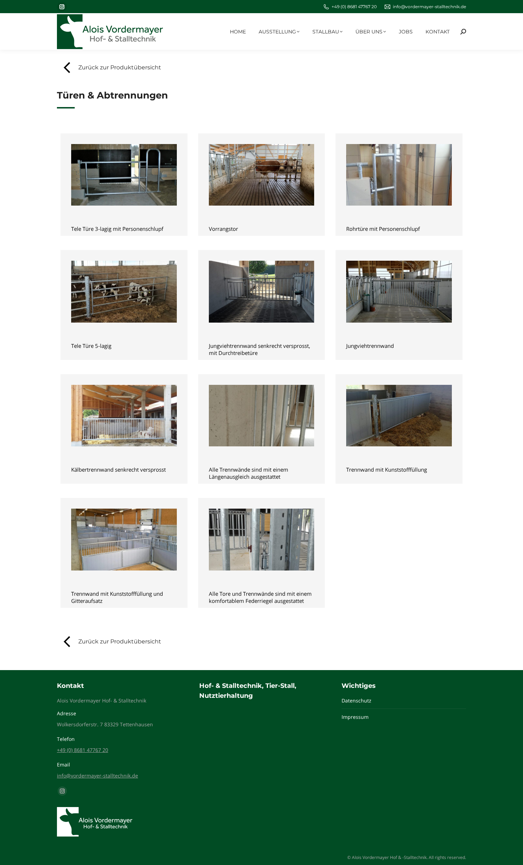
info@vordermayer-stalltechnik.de (429, 6)
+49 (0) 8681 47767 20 (354, 6)
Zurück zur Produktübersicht (119, 67)
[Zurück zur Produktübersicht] (67, 67)
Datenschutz (356, 700)
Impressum (355, 716)
